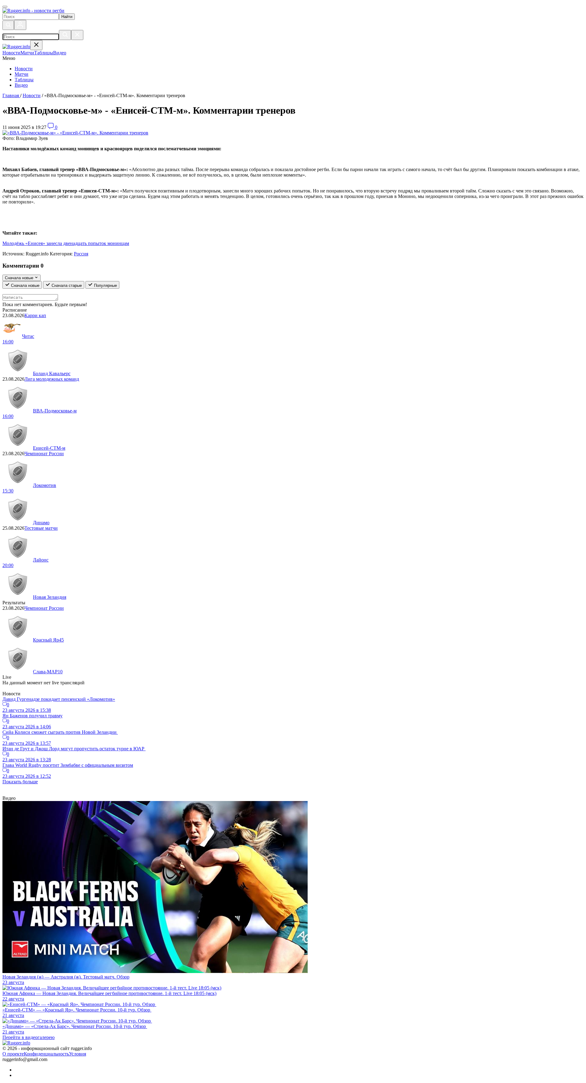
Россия (81, 253)
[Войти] (20, 25)
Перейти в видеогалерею (28, 1037)
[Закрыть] (77, 35)
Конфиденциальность (46, 1053)
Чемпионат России (44, 453)
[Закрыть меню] (36, 45)
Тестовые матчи (41, 528)
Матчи (21, 74)
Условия (77, 1053)
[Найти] (65, 35)
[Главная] (33, 10)
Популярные (105, 285)
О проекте (13, 1053)
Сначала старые (66, 285)
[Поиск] (8, 25)
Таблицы (24, 79)
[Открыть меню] (4, 7)
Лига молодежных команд (51, 379)
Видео (21, 85)
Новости (24, 68)
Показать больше (20, 781)
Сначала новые (24, 285)
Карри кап (35, 315)
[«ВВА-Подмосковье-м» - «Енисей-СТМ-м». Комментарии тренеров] (75, 132)
